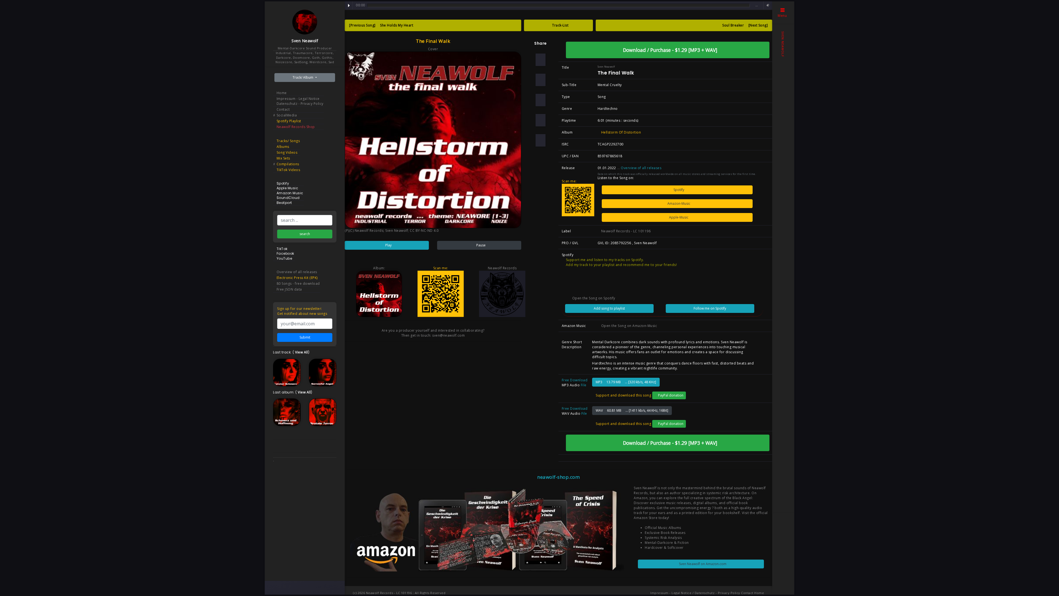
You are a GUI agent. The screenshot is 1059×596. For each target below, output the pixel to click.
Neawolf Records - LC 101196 (625, 231)
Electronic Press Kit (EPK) (297, 277)
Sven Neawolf (305, 40)
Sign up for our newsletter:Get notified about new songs (302, 311)
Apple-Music (678, 217)
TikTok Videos (288, 169)
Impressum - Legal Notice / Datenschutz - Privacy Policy (695, 593)
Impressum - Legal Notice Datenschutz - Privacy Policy (300, 101)
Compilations (288, 164)
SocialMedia (287, 115)
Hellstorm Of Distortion (620, 132)
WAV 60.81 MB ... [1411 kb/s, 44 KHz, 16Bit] (632, 410)
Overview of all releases (297, 272)
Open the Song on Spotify (593, 298)
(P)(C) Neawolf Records (364, 230)
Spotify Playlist (289, 121)
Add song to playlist (609, 308)
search (304, 234)
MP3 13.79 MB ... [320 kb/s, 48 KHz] (626, 382)
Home (282, 93)
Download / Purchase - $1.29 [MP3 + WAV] (669, 50)
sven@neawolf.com (448, 335)
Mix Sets (283, 158)
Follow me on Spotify (710, 308)
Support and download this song (623, 395)
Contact (283, 109)
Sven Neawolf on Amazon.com (702, 564)
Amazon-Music (678, 203)
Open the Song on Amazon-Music (628, 325)
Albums (283, 146)
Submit (304, 337)
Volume (767, 5)
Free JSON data (289, 289)
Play (349, 5)
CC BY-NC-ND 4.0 (424, 230)
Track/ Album (303, 77)
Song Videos (287, 152)
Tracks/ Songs (288, 141)
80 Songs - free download (298, 283)
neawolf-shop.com (558, 477)
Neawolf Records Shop (296, 126)
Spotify (678, 189)
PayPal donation (670, 395)
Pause (480, 245)
